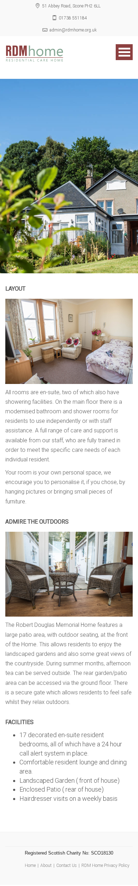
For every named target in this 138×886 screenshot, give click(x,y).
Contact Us (66, 865)
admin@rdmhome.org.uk (73, 30)
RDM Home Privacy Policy (105, 865)
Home (30, 865)
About (46, 865)
